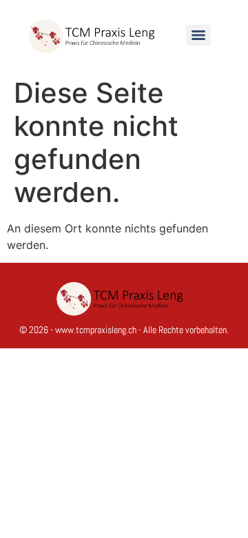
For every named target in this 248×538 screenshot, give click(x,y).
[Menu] (198, 35)
